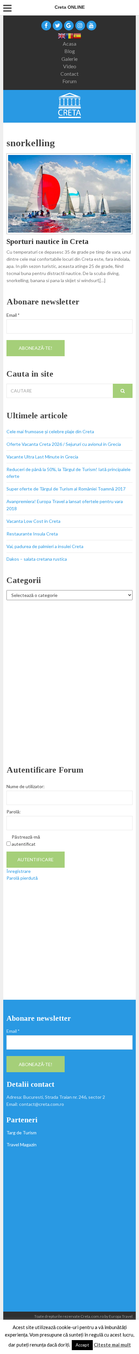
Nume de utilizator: (25, 786)
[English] (62, 35)
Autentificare (35, 859)
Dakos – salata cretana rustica (36, 559)
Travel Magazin (21, 1144)
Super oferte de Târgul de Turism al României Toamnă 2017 (65, 488)
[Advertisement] (69, 682)
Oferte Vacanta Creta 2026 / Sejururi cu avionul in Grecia (63, 444)
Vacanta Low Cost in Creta (33, 521)
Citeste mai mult (112, 1345)
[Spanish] (77, 35)
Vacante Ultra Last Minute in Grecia (42, 456)
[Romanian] (69, 35)
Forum (69, 81)
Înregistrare (18, 871)
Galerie (69, 59)
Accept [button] (82, 1345)
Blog (69, 51)
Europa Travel (121, 1316)
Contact (69, 74)
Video (69, 66)
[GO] (123, 391)
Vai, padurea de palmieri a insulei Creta (44, 546)
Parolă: (13, 811)
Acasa (69, 43)
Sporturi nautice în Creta (47, 241)
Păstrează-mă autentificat (26, 840)
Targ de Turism (21, 1132)
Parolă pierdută (22, 878)
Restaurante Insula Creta (32, 533)
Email (12, 315)
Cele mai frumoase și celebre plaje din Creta (50, 431)
